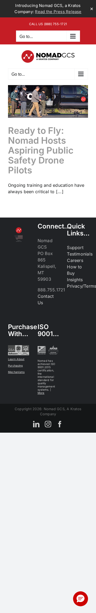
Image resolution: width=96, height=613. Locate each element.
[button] (80, 598)
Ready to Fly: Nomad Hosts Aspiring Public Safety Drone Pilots (41, 150)
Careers (75, 260)
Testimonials (80, 254)
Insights (75, 279)
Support (75, 247)
